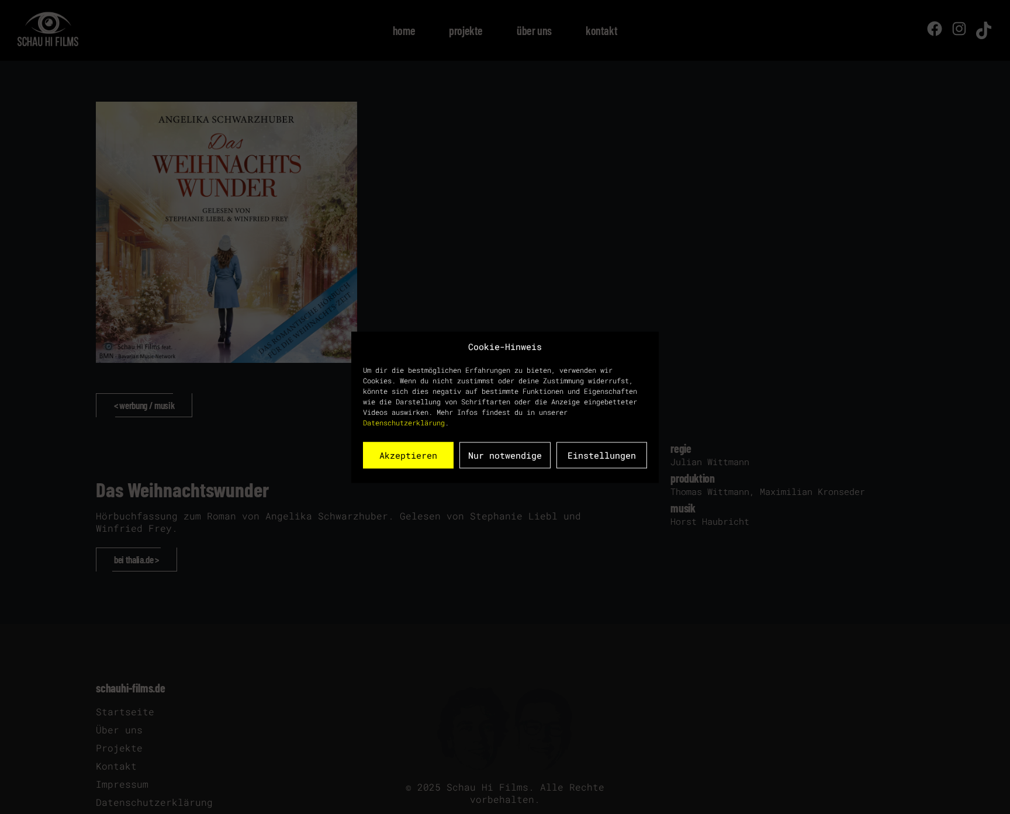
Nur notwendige (505, 455)
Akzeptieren (408, 455)
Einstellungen (602, 455)
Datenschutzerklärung (404, 422)
